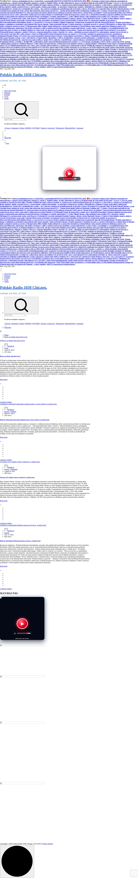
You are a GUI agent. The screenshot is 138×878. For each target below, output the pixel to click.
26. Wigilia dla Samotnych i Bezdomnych (99, 45)
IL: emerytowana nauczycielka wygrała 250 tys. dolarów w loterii (43, 40)
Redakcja (11, 346)
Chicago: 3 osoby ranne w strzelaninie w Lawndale (97, 28)
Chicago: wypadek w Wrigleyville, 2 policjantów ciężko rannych (31, 42)
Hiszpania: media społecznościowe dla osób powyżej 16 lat (81, 63)
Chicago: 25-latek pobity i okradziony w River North (48, 38)
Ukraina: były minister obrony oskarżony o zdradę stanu (17, 477)
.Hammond (15, 128)
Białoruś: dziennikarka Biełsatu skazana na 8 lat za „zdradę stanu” (20, 541)
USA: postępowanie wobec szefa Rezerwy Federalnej (26, 18)
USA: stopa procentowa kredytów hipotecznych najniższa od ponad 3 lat (48, 13)
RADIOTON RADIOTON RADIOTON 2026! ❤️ (70, 1)
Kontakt (7, 95)
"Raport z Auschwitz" (47, 128)
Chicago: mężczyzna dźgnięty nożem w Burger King (82, 61)
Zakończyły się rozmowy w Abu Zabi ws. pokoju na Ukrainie (105, 5)
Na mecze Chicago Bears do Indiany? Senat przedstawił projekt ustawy (101, 13)
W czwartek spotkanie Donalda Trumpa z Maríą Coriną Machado (70, 18)
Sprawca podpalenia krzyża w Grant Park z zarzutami (32, 1)
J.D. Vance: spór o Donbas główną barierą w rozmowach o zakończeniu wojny (55, 45)
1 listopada (79, 128)
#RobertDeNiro (70, 128)
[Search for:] (14, 119)
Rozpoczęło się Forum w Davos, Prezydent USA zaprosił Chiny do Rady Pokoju (93, 9)
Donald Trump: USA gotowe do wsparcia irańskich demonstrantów (31, 36)
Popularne (14, 469)
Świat (6, 348)
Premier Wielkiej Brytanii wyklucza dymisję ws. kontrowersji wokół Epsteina (55, 5)
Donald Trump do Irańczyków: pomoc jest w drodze (76, 14)
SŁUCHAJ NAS (10, 91)
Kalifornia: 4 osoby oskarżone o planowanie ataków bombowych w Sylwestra (49, 59)
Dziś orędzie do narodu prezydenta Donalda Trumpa (101, 53)
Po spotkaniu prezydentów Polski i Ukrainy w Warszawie (106, 49)
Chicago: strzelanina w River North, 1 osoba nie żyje (103, 42)
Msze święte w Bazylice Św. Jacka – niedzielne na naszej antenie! (71, 32)
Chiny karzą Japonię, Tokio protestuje (47, 24)
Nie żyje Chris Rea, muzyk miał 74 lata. (49, 47)
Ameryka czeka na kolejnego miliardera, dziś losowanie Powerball (43, 55)
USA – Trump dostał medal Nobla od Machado (72, 11)
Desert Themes (48, 844)
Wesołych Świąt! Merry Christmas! (112, 44)
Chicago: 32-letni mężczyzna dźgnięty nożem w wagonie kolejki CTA (75, 44)
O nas (6, 97)
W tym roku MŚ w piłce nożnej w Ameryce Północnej (26, 34)
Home (6, 335)
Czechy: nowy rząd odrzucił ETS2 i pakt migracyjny (81, 57)
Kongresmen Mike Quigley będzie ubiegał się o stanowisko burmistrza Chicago (56, 26)
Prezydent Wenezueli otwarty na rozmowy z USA (64, 34)
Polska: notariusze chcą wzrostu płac (49, 61)
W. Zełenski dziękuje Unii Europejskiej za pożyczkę (61, 51)
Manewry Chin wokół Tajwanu (38, 44)
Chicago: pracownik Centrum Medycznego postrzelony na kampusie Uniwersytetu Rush (42, 20)
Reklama (7, 93)
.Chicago (7, 128)
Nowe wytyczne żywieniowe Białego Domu (55, 22)
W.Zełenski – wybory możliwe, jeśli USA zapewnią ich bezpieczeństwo (49, 67)
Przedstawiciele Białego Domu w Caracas (24, 22)
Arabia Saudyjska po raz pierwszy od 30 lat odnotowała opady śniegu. (89, 47)
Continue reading (6, 402)
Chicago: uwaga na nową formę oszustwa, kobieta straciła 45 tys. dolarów (58, 49)
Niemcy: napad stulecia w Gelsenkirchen (81, 40)
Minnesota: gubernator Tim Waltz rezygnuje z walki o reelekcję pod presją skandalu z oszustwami (43, 28)
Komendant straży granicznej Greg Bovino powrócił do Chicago (58, 53)
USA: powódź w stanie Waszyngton (47, 63)
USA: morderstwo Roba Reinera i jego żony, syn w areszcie (99, 59)
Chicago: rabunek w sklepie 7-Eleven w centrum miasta (27, 32)
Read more (3, 379)
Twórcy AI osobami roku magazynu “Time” (45, 65)
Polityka (13, 411)
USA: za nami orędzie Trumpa (24, 53)
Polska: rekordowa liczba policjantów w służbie (85, 38)
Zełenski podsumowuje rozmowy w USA (69, 42)
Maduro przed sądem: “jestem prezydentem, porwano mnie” (82, 30)
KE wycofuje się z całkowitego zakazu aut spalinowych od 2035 (39, 57)
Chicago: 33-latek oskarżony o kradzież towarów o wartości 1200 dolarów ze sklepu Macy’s (94, 24)
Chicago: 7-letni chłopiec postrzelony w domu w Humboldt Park (79, 36)
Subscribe (7, 138)
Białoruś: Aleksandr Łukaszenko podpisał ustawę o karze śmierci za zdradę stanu (24, 420)
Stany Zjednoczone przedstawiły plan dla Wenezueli (89, 22)
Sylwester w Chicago (110, 38)
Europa (6, 411)
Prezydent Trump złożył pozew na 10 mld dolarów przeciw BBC (91, 55)
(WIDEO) (28, 128)
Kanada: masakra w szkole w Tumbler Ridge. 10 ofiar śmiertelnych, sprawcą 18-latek (56, 3)
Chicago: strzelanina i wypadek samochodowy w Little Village (55, 16)
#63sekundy (60, 128)
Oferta (6, 98)
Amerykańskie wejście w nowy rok (16, 38)
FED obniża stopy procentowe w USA (75, 65)
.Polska (21, 128)
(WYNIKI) (36, 128)
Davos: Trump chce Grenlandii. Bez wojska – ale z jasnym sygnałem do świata (35, 9)
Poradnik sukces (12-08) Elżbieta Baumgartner (106, 65)
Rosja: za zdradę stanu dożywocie (15, 337)
